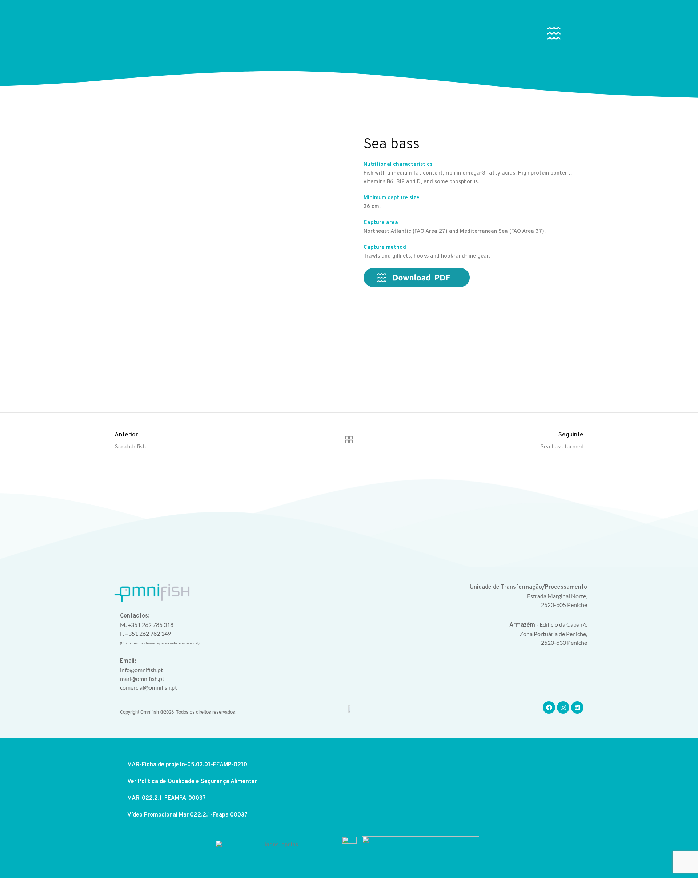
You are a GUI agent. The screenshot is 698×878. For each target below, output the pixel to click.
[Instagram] (563, 707)
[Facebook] (549, 707)
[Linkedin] (577, 707)
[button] (553, 35)
